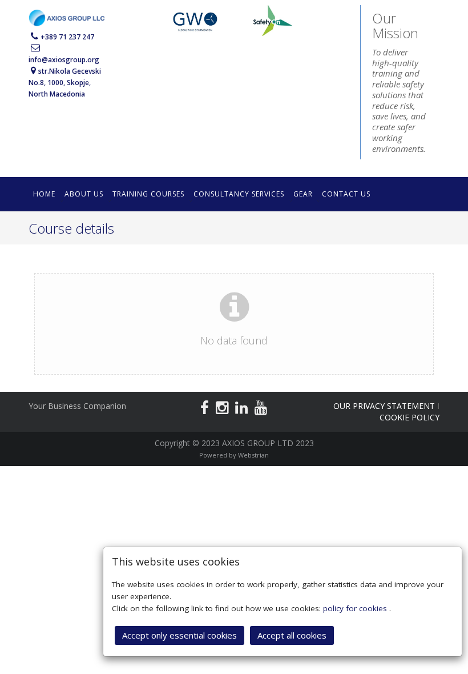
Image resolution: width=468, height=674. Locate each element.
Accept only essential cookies (179, 635)
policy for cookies (356, 608)
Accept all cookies (291, 635)
